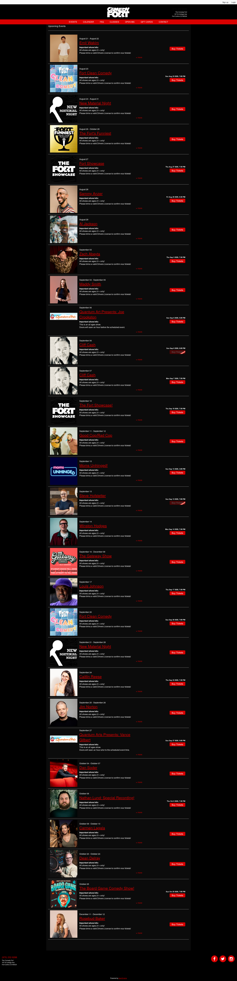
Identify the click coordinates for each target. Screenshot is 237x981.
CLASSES (114, 21)
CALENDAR (88, 21)
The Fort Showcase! (96, 405)
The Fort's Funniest (95, 133)
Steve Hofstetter (92, 495)
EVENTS (73, 21)
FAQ (102, 21)
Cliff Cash (87, 344)
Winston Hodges (93, 525)
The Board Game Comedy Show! (106, 888)
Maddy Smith (90, 284)
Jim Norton (88, 706)
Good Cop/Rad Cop (95, 435)
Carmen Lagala (92, 827)
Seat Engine (123, 978)
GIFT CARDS (147, 21)
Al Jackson (88, 223)
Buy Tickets (177, 80)
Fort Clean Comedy (95, 72)
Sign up (225, 2)
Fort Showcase (91, 163)
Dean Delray (89, 858)
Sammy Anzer (91, 193)
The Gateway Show (95, 555)
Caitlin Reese (90, 676)
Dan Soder (88, 767)
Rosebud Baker (92, 918)
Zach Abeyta (89, 253)
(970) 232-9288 (179, 8)
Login (233, 2)
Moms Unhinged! (93, 465)
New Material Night (95, 103)
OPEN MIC (130, 21)
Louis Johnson (91, 586)
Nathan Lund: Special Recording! (106, 797)
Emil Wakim (89, 42)
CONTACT (163, 21)
